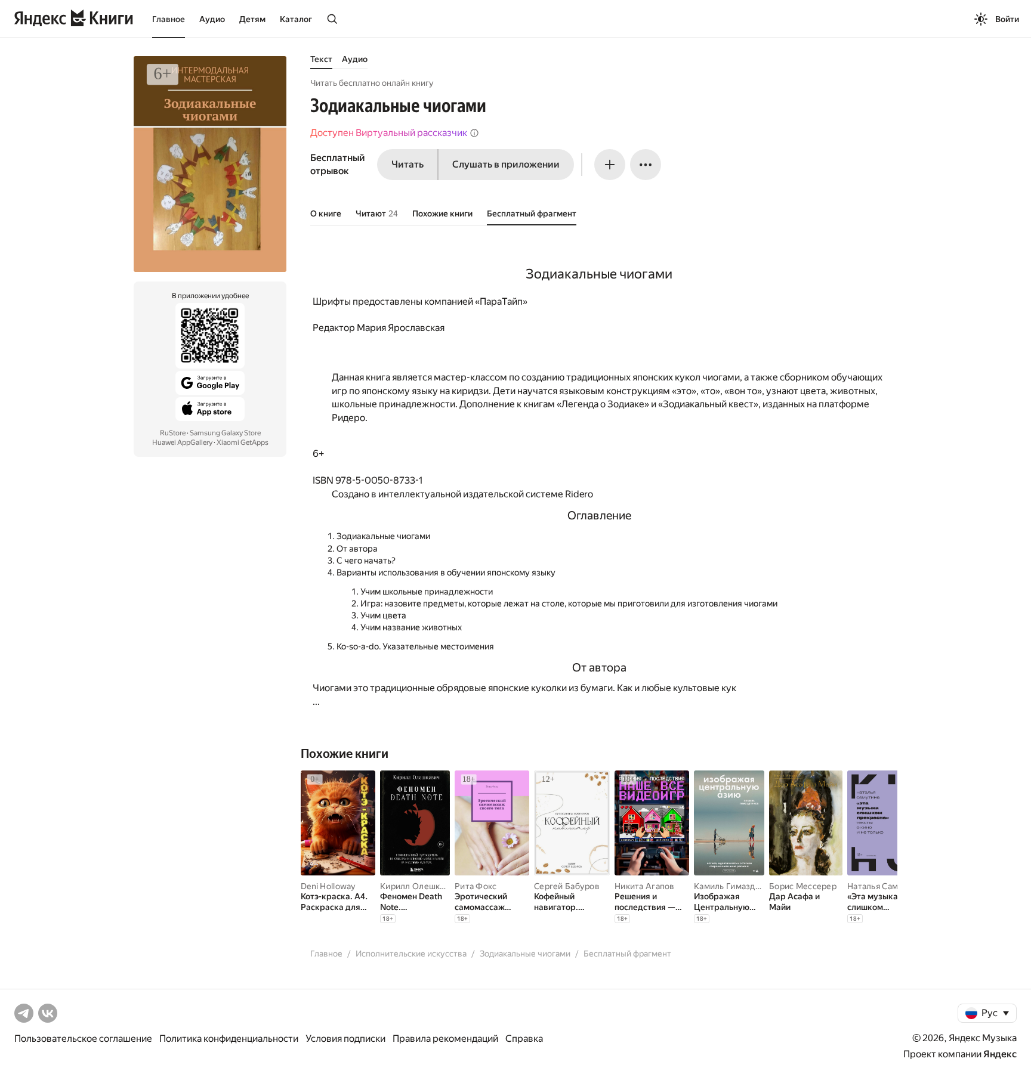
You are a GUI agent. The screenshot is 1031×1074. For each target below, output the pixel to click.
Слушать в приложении (506, 164)
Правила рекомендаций (445, 1038)
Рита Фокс (476, 886)
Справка (524, 1038)
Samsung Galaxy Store (225, 433)
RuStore (173, 433)
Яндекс (1000, 1054)
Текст (321, 59)
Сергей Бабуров (567, 886)
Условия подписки (345, 1038)
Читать (407, 164)
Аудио (212, 19)
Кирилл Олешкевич (419, 886)
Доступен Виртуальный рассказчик (388, 132)
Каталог (296, 19)
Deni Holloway (328, 886)
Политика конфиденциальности (228, 1038)
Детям (252, 19)
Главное (168, 19)
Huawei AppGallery (182, 442)
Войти (1007, 19)
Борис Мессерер (802, 886)
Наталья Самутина (884, 886)
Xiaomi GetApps (242, 442)
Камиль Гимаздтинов (736, 886)
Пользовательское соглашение (83, 1038)
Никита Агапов (645, 886)
